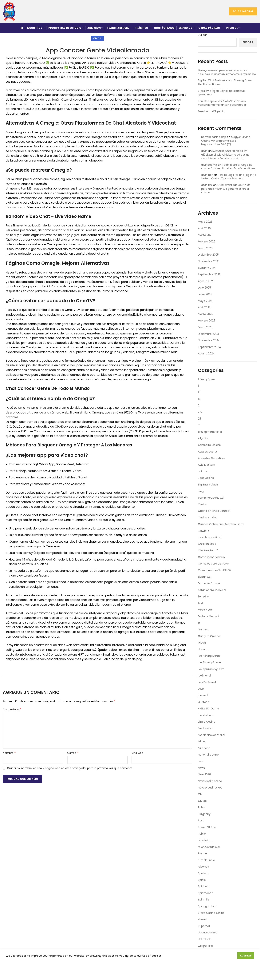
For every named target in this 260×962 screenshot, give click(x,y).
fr (199, 623)
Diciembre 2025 (208, 255)
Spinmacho (205, 893)
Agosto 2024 (206, 353)
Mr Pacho (204, 748)
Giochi (202, 643)
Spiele (202, 880)
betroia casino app (213, 137)
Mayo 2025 (205, 301)
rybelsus (203, 866)
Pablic (202, 807)
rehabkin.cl (205, 840)
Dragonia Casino (209, 583)
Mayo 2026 (205, 222)
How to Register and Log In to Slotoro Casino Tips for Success (228, 177)
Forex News (205, 610)
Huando (203, 649)
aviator (202, 471)
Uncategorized (207, 932)
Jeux (201, 689)
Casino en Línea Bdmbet (214, 511)
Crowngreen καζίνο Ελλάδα (215, 570)
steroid (202, 919)
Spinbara (204, 886)
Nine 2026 (204, 774)
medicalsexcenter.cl (211, 735)
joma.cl (203, 695)
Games (203, 629)
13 (199, 399)
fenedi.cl (203, 596)
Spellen (202, 873)
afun (204, 151)
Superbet (204, 926)
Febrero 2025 (206, 320)
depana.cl (204, 577)
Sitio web (137, 753)
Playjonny (204, 814)
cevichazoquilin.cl (209, 537)
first (200, 603)
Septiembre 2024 (209, 347)
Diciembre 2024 (208, 334)
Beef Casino (206, 478)
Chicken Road (207, 544)
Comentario (12, 709)
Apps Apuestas (208, 451)
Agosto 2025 (206, 281)
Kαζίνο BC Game (208, 708)
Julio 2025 (204, 287)
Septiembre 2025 (209, 274)
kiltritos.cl (204, 702)
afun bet (207, 175)
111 (199, 392)
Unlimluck (204, 939)
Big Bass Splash (208, 484)
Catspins (204, 531)
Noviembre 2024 (209, 340)
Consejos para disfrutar (213, 563)
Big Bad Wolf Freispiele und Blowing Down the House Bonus (225, 82)
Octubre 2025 (207, 268)
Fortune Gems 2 (208, 616)
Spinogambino (207, 906)
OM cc (97, 38)
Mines (202, 741)
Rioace (202, 853)
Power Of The (207, 827)
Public (202, 834)
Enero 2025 (205, 327)
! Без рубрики (206, 379)
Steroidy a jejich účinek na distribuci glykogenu (221, 93)
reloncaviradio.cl (209, 847)
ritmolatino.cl (206, 860)
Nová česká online (210, 781)
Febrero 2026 (206, 241)
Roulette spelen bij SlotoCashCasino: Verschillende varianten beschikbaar (222, 103)
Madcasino (205, 728)
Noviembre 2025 (208, 261)
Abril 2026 (204, 228)
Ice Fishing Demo (209, 656)
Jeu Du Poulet (207, 682)
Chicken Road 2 (208, 550)
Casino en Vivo (208, 517)
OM (200, 794)
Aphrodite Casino (209, 445)
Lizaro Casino (206, 722)
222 (200, 412)
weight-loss (205, 946)
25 (199, 419)
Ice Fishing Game (209, 662)
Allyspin (203, 438)
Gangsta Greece (209, 636)
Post (201, 820)
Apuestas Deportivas (211, 458)
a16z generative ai (210, 432)
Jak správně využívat (212, 669)
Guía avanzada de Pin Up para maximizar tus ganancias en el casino (225, 188)
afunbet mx (209, 165)
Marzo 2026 (205, 235)
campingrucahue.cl (211, 498)
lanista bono (206, 715)
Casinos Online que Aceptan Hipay (221, 524)
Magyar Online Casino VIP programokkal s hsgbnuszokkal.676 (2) (225, 140)
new (200, 761)
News (201, 768)
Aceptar (246, 955)
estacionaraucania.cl (212, 590)
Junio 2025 (205, 294)
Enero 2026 (205, 248)
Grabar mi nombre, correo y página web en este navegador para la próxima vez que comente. (70, 768)
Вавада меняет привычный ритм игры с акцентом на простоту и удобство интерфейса (227, 72)
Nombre (9, 753)
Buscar (202, 35)
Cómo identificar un (211, 557)
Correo (73, 753)
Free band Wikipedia (211, 111)
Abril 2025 (204, 307)
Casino (202, 504)
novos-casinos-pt (210, 787)
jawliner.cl (204, 675)
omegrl (64, 347)
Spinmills (203, 899)
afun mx (206, 185)
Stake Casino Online (211, 913)
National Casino (208, 754)
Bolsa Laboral (243, 11)
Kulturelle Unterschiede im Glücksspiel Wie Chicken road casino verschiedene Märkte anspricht (225, 154)
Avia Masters (206, 465)
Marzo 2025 (205, 314)
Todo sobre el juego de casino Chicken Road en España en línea (228, 166)
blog (201, 491)
